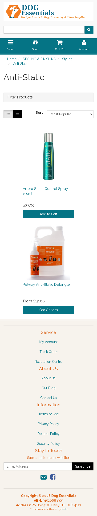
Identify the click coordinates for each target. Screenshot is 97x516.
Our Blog (49, 388)
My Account (48, 342)
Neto (64, 509)
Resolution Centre (48, 362)
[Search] (88, 30)
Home (11, 59)
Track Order (49, 352)
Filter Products (20, 97)
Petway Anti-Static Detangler (47, 284)
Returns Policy (49, 434)
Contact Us (48, 398)
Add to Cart (48, 214)
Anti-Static (20, 64)
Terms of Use (48, 414)
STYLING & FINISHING (39, 59)
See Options (48, 310)
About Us (48, 378)
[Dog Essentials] (48, 10)
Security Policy (48, 444)
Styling (67, 59)
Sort (39, 112)
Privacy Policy (48, 424)
